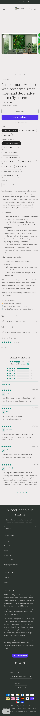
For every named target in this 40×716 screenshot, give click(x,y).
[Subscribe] (33, 528)
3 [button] (20, 492)
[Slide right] (24, 74)
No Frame (7, 135)
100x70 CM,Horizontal (11, 171)
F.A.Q (6, 550)
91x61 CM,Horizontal (11, 152)
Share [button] (5, 347)
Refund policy (12, 708)
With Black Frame (10, 130)
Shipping (4, 105)
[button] (4, 8)
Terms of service (32, 708)
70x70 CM (19, 166)
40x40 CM (7, 166)
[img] (6, 390)
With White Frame (28, 130)
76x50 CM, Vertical (10, 162)
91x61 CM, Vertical (28, 162)
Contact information (22, 711)
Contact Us (7, 555)
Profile (6, 582)
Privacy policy (22, 708)
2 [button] (17, 492)
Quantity (4, 180)
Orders (6, 578)
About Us (7, 546)
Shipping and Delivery (11, 564)
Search (6, 541)
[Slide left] (15, 74)
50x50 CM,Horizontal (11, 143)
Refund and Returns (10, 560)
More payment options (20, 122)
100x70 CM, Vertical (11, 176)
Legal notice (32, 711)
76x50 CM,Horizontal (11, 148)
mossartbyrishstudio (18, 705)
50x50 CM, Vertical (10, 157)
